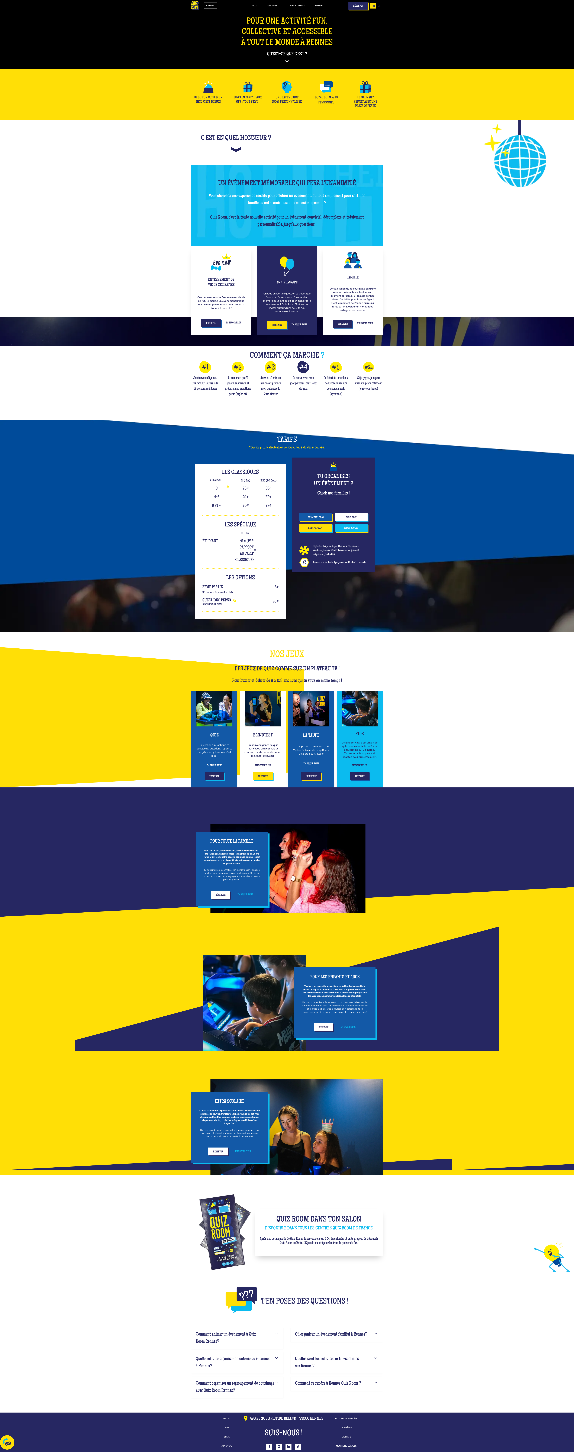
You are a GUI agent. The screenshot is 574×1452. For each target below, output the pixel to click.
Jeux (254, 5)
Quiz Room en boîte (346, 1418)
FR (373, 5)
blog (227, 1437)
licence (346, 1437)
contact (227, 1418)
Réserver (211, 323)
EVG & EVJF (351, 517)
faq (227, 1427)
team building (316, 517)
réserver (214, 776)
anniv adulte (351, 528)
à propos (227, 1446)
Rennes (210, 5)
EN (379, 5)
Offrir (319, 5)
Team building (296, 5)
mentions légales (346, 1446)
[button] (254, 5)
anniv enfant (316, 528)
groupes (273, 5)
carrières (346, 1427)
